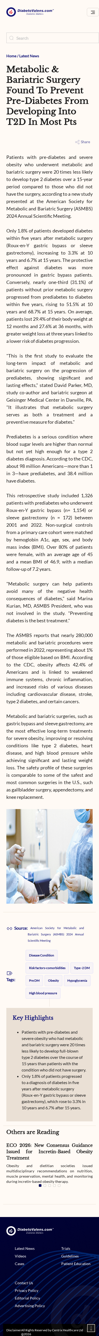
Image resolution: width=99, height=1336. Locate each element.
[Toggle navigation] (93, 12)
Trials (65, 1248)
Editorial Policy (27, 1298)
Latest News (29, 56)
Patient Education (76, 1263)
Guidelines (70, 1256)
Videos (20, 1256)
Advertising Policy (30, 1305)
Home (11, 56)
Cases (19, 1263)
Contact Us (24, 1283)
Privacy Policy (26, 1290)
